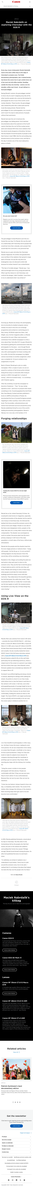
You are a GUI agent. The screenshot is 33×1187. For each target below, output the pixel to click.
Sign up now (16, 1125)
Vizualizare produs (9, 950)
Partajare (16, 885)
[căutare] (2, 2)
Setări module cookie (16, 1172)
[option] (16, 1078)
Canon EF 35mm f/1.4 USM (13, 1018)
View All (15, 1052)
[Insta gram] (12, 1180)
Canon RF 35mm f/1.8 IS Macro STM (19, 176)
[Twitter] (20, 1180)
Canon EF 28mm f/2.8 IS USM (14, 1001)
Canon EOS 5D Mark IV (12, 958)
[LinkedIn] (16, 1180)
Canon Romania (16, 1176)
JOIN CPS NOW (16, 227)
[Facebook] (8, 1180)
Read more (16, 502)
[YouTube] (24, 1180)
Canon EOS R (8, 938)
